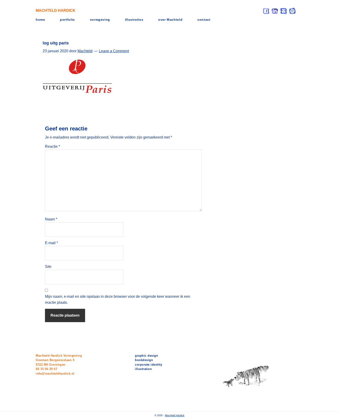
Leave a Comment (114, 51)
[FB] (266, 10)
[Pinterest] (292, 10)
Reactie (52, 146)
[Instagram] (284, 10)
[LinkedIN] (275, 10)
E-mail (51, 243)
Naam (51, 219)
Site (48, 267)
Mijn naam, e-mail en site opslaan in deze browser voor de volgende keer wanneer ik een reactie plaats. (117, 299)
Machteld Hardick (55, 10)
